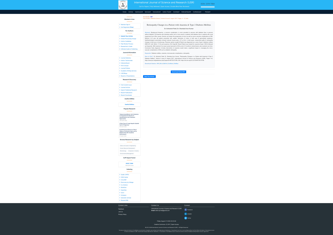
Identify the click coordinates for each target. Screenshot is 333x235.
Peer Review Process (127, 44)
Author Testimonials (127, 60)
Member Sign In (125, 24)
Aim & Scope (124, 65)
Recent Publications (126, 92)
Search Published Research (129, 90)
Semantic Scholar (126, 197)
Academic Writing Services (128, 71)
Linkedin (189, 214)
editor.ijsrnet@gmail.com (162, 210)
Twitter (189, 218)
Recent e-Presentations (128, 76)
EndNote (170, 63)
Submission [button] (138, 12)
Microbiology (123, 150)
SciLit (122, 192)
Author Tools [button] (166, 12)
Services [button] (147, 12)
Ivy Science (124, 185)
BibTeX (165, 63)
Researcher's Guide (126, 46)
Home (124, 12)
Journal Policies (125, 68)
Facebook (190, 209)
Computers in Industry (133, 150)
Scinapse (123, 195)
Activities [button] (176, 12)
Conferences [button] (196, 12)
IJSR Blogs (124, 73)
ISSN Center (124, 177)
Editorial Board (125, 63)
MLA (161, 63)
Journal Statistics (126, 58)
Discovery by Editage (127, 182)
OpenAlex (124, 190)
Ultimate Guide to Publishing (129, 49)
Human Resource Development (127, 148)
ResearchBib (124, 200)
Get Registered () (127, 27)
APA (158, 63)
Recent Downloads (126, 95)
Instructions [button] (156, 12)
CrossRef (123, 180)
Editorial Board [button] (186, 12)
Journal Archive (125, 87)
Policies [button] (207, 12)
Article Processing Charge (128, 38)
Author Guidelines (126, 41)
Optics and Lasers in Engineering (128, 145)
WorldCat (123, 187)
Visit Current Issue (126, 85)
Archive (131, 12)
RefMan (176, 63)
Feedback (121, 209)
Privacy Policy (122, 214)
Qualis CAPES (125, 174)
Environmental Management (127, 153)
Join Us (120, 211)
